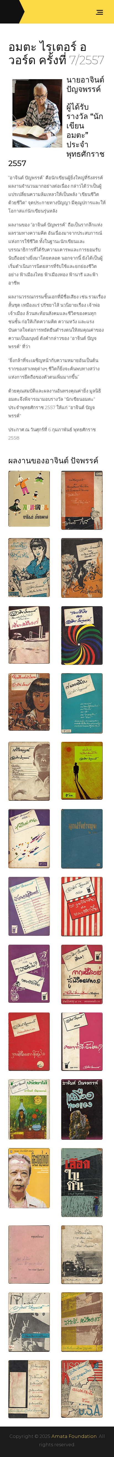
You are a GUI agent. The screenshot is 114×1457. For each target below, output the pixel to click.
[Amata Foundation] (11, 11)
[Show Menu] (101, 12)
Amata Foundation (74, 1436)
